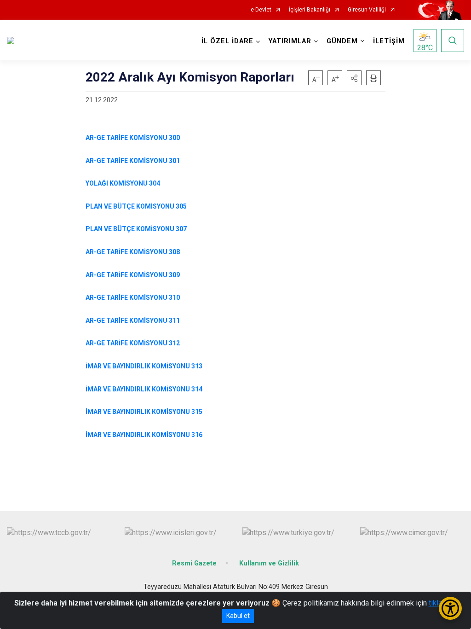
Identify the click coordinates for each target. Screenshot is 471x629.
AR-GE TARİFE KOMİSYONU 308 (133, 252)
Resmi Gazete (194, 563)
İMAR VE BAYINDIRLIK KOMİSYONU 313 (144, 366)
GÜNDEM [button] (342, 41)
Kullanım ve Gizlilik (269, 563)
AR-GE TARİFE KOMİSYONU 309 (133, 275)
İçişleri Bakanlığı (309, 10)
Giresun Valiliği (367, 10)
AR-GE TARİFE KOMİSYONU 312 (133, 343)
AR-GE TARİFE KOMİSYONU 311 (133, 320)
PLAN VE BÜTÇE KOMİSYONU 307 (136, 229)
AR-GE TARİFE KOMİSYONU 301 (133, 160)
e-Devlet (261, 10)
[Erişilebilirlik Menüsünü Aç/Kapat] (450, 608)
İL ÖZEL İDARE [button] (227, 41)
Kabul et (238, 615)
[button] (354, 77)
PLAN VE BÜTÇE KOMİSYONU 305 (136, 206)
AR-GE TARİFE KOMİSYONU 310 (133, 297)
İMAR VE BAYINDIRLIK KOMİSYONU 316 (144, 434)
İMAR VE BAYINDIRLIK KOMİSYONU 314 (145, 389)
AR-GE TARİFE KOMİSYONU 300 (133, 137)
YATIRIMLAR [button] (290, 41)
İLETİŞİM (389, 41)
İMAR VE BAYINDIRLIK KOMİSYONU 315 (145, 411)
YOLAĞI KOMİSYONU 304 (123, 183)
